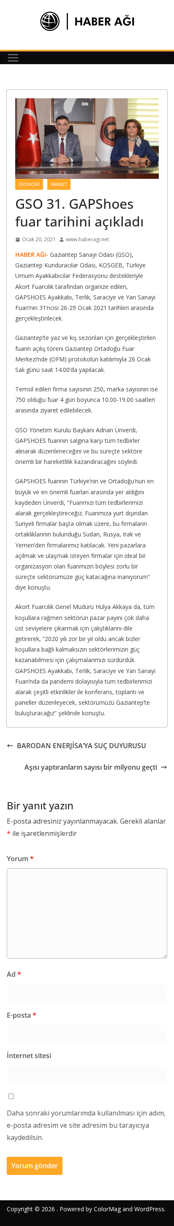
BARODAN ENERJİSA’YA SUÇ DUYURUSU (81, 745)
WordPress (149, 1209)
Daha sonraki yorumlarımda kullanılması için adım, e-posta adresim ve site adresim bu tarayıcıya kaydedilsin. (86, 1125)
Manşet (59, 184)
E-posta (21, 1015)
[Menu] (13, 57)
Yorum (20, 858)
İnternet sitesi (29, 1055)
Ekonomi (29, 184)
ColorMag (107, 1209)
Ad (14, 974)
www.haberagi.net (87, 239)
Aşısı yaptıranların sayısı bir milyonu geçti (90, 767)
